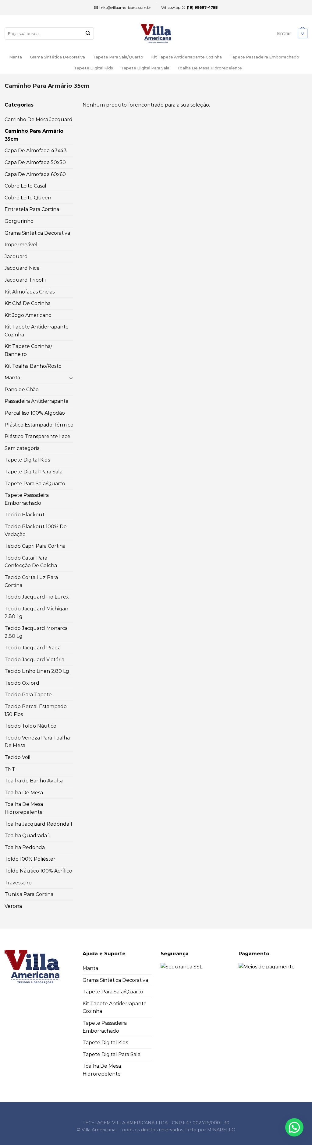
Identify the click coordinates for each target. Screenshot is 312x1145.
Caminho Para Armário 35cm (34, 135)
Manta (15, 57)
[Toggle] (71, 377)
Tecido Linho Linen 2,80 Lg (37, 671)
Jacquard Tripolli (25, 280)
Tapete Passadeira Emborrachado (264, 57)
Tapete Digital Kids (93, 68)
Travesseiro (18, 883)
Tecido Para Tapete (28, 694)
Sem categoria (22, 448)
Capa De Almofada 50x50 (35, 162)
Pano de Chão (22, 389)
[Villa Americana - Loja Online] (156, 33)
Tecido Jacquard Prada (33, 648)
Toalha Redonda (25, 847)
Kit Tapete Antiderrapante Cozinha (186, 57)
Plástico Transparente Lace (37, 436)
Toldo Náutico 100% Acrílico (38, 871)
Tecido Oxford (22, 683)
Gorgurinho (19, 221)
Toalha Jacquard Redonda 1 (38, 824)
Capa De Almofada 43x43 (36, 150)
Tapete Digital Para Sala (145, 68)
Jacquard (16, 256)
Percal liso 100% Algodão (35, 413)
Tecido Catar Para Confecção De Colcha (31, 562)
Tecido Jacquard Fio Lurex (37, 597)
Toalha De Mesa (24, 793)
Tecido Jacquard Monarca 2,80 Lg (36, 632)
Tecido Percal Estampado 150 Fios (36, 710)
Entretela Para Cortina (32, 209)
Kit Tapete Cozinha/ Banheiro (28, 350)
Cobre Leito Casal (25, 186)
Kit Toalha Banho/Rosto (33, 366)
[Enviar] (87, 33)
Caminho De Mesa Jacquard (39, 119)
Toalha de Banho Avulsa (34, 781)
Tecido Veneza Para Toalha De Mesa (37, 742)
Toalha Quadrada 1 (27, 835)
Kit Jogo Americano (28, 315)
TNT (10, 769)
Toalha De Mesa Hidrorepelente (209, 68)
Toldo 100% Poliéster (30, 859)
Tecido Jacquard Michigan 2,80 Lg (36, 613)
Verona (13, 906)
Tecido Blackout (24, 515)
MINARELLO (221, 1130)
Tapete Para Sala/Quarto (118, 57)
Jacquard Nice (22, 268)
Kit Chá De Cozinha (28, 303)
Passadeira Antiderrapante (37, 401)
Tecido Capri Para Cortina (35, 546)
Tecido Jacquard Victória (34, 659)
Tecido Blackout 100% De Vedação (36, 530)
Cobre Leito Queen (28, 198)
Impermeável (21, 245)
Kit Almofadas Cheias (30, 292)
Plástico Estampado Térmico (39, 425)
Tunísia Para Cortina (29, 894)
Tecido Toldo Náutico (30, 726)
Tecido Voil (17, 757)
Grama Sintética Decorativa (57, 57)
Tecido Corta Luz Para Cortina (31, 581)
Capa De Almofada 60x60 (35, 174)
